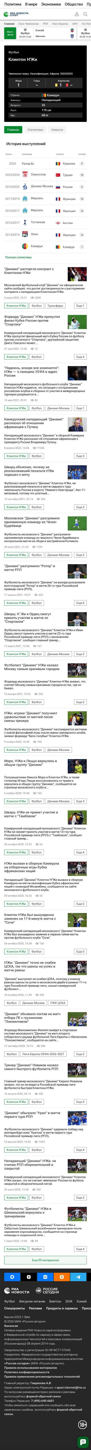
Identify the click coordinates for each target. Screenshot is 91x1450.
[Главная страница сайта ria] (5, 14)
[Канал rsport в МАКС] (12, 1277)
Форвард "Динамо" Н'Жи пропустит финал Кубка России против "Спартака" (32, 320)
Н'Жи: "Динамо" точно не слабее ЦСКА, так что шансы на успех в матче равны (30, 966)
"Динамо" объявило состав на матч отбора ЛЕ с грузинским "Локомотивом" (32, 1018)
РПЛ (45, 23)
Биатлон (55, 1301)
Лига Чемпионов (28, 23)
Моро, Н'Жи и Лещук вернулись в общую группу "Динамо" (30, 763)
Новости (57, 129)
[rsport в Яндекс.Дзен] (29, 1277)
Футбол (13, 52)
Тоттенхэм (38, 222)
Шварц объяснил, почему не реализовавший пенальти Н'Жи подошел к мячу (29, 471)
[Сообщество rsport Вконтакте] (45, 1277)
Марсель (37, 198)
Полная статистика (18, 257)
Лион (34, 234)
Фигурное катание (32, 1301)
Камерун (37, 246)
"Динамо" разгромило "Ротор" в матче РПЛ (29, 568)
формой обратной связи (43, 1396)
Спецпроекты (14, 1308)
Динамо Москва (42, 186)
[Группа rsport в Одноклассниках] (62, 1277)
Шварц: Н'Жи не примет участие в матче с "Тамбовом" (31, 814)
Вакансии (11, 1325)
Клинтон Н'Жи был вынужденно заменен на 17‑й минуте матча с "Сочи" (30, 918)
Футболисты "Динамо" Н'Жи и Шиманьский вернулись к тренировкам (27, 1212)
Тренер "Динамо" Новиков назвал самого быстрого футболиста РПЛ (31, 1067)
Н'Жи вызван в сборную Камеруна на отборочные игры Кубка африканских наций (31, 867)
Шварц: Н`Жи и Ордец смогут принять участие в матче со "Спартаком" (27, 618)
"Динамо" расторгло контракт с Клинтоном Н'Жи (29, 271)
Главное (9, 23)
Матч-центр (10, 33)
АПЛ (75, 23)
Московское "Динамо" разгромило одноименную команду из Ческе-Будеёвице (32, 522)
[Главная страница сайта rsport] (25, 14)
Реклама (35, 1308)
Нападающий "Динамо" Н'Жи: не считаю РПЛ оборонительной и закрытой (30, 1164)
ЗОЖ (68, 1301)
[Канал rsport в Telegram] (78, 1277)
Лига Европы (60, 23)
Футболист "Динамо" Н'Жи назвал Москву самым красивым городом (31, 667)
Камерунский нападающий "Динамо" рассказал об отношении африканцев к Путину (33, 423)
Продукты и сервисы (62, 1308)
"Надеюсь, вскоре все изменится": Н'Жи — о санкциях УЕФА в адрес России (31, 371)
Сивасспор (38, 174)
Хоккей (82, 1301)
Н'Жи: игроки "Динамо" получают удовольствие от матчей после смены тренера (30, 717)
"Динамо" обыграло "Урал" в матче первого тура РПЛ (32, 1115)
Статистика (35, 129)
